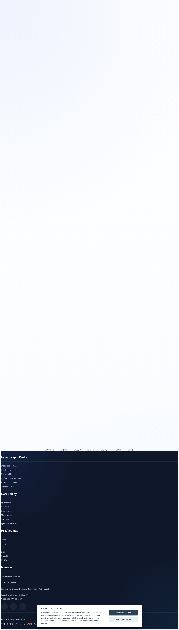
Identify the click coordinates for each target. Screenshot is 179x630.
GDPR (10, 624)
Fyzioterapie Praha (9, 466)
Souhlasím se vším (123, 613)
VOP (3, 624)
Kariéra (4, 560)
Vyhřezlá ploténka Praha (11, 478)
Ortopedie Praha (8, 487)
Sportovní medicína (9, 523)
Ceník (3, 548)
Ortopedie (5, 519)
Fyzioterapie (6, 502)
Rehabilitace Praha (9, 470)
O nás (3, 539)
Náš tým (4, 543)
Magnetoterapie (7, 515)
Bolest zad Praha (8, 474)
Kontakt (4, 556)
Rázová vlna (6, 511)
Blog (3, 552)
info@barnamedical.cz (10, 577)
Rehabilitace (6, 507)
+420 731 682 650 (8, 583)
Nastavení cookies (123, 619)
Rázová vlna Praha (9, 482)
